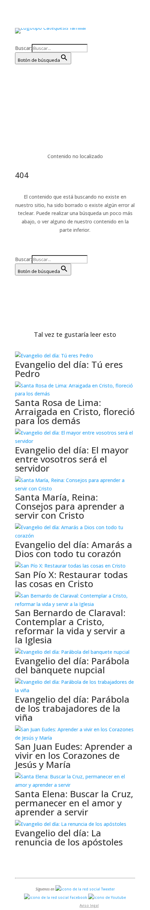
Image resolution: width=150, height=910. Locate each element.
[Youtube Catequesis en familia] (107, 897)
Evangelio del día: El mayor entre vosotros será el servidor (72, 459)
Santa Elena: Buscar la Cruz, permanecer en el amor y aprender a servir (74, 802)
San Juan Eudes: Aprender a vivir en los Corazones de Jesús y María (74, 755)
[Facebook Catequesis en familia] (55, 897)
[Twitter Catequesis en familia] (85, 889)
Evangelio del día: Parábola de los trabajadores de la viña (72, 708)
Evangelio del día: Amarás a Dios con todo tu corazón (73, 549)
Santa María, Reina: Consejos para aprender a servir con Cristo (70, 506)
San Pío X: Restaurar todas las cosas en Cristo (71, 579)
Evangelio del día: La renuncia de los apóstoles (69, 837)
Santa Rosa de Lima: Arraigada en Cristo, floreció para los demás (75, 411)
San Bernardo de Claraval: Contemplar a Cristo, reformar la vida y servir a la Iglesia (70, 626)
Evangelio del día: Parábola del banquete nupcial (72, 665)
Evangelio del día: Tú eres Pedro (69, 369)
